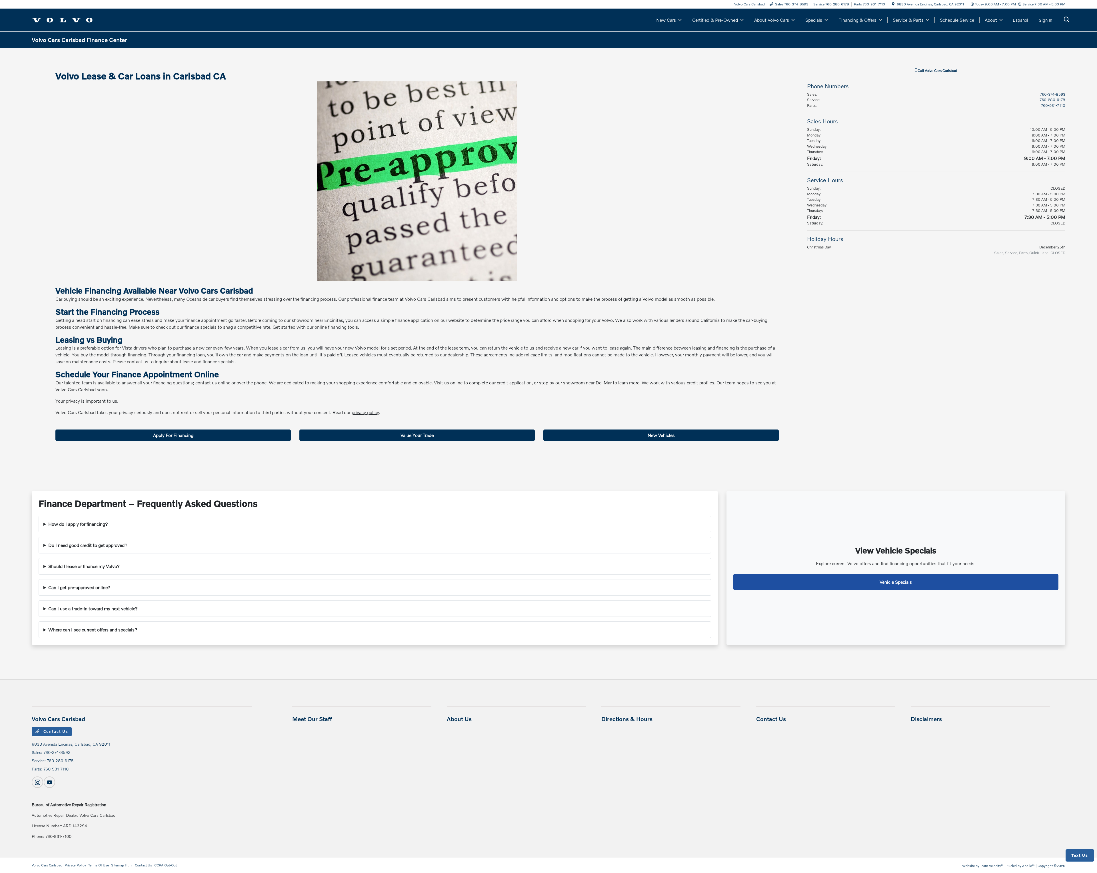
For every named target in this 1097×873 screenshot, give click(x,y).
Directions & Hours (626, 718)
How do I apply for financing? (78, 524)
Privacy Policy (75, 865)
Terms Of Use (98, 865)
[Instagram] (37, 782)
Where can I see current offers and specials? (92, 629)
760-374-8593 (1052, 94)
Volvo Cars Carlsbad (47, 865)
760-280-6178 (1052, 99)
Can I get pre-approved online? (79, 587)
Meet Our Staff (312, 718)
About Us (459, 718)
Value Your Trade (417, 435)
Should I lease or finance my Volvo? (84, 566)
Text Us (1080, 855)
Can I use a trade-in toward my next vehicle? (93, 608)
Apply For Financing (173, 435)
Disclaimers (926, 718)
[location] (893, 4)
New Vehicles (661, 435)
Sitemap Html (122, 865)
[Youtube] (49, 782)
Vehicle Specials (896, 582)
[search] (1067, 20)
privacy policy (365, 412)
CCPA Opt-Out (165, 865)
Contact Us (55, 731)
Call (937, 70)
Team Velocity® (992, 866)
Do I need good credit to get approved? (87, 545)
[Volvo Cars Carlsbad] (62, 19)
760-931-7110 (1053, 105)
